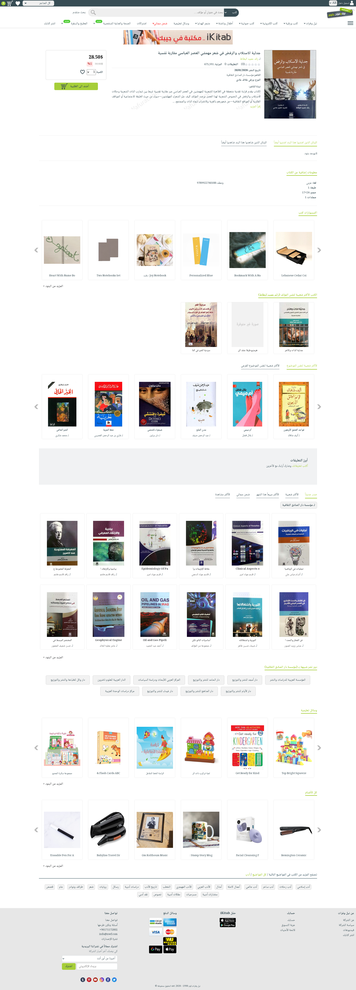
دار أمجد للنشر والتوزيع (244, 679)
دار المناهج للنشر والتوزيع (199, 691)
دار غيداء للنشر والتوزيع (160, 691)
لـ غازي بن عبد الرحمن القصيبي (108, 435)
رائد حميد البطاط (249, 59)
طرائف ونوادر (76, 887)
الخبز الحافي (62, 430)
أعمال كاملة (234, 887)
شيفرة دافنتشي (154, 430)
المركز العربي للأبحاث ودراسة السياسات (159, 679)
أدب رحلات (285, 887)
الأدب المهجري (184, 887)
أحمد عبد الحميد (153, 646)
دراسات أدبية (132, 887)
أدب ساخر (268, 887)
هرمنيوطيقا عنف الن (247, 350)
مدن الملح (201, 430)
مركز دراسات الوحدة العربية (119, 691)
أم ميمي (247, 430)
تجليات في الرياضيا (294, 569)
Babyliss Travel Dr (108, 855)
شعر (91, 887)
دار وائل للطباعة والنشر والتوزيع (68, 679)
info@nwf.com (108, 934)
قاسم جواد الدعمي (200, 574)
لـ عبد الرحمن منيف (201, 435)
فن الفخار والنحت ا (294, 640)
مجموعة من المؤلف (200, 646)
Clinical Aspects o (248, 569)
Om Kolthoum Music (155, 855)
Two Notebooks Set (108, 276)
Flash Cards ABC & (108, 773)
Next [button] (36, 250)
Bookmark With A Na (247, 276)
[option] (293, 250)
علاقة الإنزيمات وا (201, 569)
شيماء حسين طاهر (246, 646)
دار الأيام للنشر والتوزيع (238, 691)
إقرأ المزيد (255, 106)
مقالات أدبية (173, 894)
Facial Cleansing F (247, 855)
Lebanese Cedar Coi (293, 276)
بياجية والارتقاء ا (108, 569)
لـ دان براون (155, 435)
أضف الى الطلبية (79, 86)
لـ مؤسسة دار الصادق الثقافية (298, 505)
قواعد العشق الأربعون (294, 430)
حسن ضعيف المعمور (61, 646)
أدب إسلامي (303, 887)
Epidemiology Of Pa (154, 569)
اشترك (68, 966)
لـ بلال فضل (247, 435)
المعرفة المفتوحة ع (62, 569)
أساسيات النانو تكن (201, 640)
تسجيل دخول (343, 3)
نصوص (157, 894)
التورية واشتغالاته (247, 640)
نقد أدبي (143, 894)
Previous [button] (319, 250)
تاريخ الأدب (151, 887)
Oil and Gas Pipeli (155, 640)
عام (61, 887)
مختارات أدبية (209, 894)
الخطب (166, 887)
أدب (247, 874)
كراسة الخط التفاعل (155, 773)
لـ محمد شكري (62, 435)
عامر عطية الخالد (107, 646)
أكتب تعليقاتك (300, 466)
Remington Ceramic (293, 855)
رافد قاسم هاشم (107, 574)
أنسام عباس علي (292, 574)
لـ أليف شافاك (294, 435)
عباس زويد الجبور (292, 646)
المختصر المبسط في (62, 640)
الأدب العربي (203, 887)
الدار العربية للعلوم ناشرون (112, 679)
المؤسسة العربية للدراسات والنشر (287, 679)
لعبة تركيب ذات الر (201, 773)
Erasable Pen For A (62, 855)
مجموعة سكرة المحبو (62, 773)
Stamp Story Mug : (201, 855)
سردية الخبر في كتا (201, 350)
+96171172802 (109, 930)
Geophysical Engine (108, 640)
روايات (103, 887)
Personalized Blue (201, 276)
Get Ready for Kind (247, 773)
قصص (49, 887)
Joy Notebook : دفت (155, 276)
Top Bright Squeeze (294, 773)
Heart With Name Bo (62, 276)
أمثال (219, 887)
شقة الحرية (108, 430)
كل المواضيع (259, 874)
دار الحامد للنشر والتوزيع (206, 679)
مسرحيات (191, 894)
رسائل (116, 887)
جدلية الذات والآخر (294, 350)
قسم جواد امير (246, 574)
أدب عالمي (251, 887)
